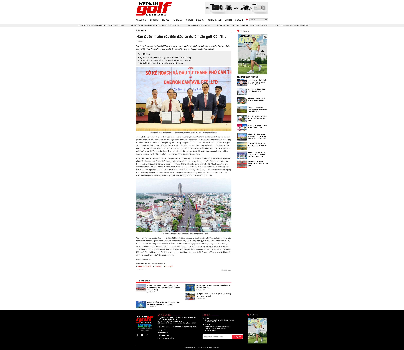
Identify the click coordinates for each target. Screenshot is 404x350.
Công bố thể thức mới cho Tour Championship (257, 90)
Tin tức (165, 20)
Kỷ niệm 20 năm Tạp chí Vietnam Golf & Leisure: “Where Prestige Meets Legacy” (130, 25)
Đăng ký (237, 336)
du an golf (169, 266)
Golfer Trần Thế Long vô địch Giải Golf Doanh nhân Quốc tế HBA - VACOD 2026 (257, 136)
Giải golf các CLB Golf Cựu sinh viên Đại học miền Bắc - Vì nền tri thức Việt (165, 60)
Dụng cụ (200, 20)
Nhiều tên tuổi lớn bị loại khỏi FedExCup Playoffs (256, 99)
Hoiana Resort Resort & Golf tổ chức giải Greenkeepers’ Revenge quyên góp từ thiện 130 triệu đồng (163, 287)
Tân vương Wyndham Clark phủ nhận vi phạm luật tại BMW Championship (257, 82)
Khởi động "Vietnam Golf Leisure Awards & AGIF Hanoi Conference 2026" (75, 25)
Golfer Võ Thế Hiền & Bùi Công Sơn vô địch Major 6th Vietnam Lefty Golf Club (257, 154)
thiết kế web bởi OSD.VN (202, 349)
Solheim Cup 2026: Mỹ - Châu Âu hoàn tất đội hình (257, 126)
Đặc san (239, 20)
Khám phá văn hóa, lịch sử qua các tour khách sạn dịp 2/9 (257, 145)
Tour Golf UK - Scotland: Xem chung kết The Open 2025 (266, 25)
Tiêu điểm (154, 20)
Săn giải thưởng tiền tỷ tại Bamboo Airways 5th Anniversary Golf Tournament (163, 303)
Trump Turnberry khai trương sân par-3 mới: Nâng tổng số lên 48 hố (257, 109)
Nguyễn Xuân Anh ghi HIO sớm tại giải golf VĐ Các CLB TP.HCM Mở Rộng (165, 58)
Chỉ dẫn (189, 20)
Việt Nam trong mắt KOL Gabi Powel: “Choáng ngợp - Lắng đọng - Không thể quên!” (216, 25)
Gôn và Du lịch (215, 20)
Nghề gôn (177, 20)
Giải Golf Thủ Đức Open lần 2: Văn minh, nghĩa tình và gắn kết (161, 63)
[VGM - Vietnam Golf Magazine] (154, 9)
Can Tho (158, 266)
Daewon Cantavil (144, 266)
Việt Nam (141, 30)
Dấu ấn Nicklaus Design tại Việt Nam (173, 25)
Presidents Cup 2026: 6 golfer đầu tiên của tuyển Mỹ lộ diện (258, 163)
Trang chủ (141, 20)
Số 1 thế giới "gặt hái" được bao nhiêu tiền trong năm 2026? (257, 118)
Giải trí (228, 20)
